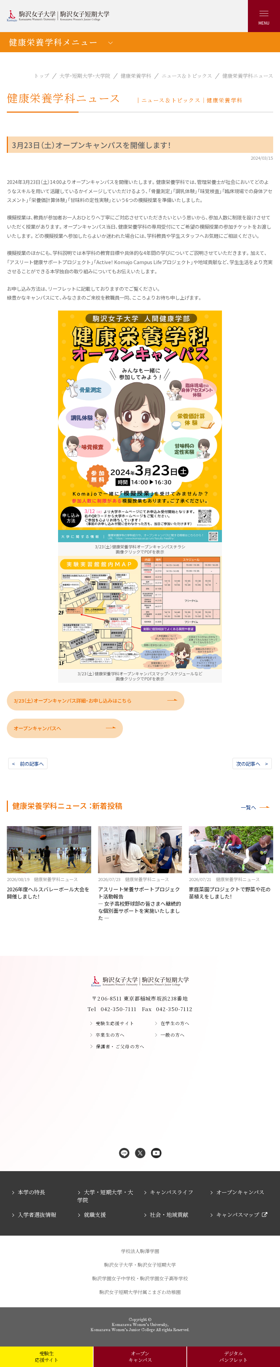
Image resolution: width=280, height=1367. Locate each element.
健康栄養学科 (136, 75)
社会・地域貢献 (169, 1215)
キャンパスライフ (171, 1192)
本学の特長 (31, 1192)
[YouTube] (156, 1153)
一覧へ (248, 807)
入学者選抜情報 (37, 1215)
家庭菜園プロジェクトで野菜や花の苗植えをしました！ (230, 888)
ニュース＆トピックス (187, 75)
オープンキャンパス (240, 1192)
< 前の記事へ (28, 763)
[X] (140, 1153)
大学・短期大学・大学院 (84, 75)
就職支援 (95, 1215)
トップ (41, 75)
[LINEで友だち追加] (124, 1153)
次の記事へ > (252, 763)
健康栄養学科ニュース (247, 75)
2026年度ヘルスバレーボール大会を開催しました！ (48, 888)
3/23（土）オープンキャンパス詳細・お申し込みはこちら (72, 700)
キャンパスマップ (237, 1215)
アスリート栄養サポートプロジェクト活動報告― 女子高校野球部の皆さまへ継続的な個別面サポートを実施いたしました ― (139, 898)
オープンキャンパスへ (37, 728)
